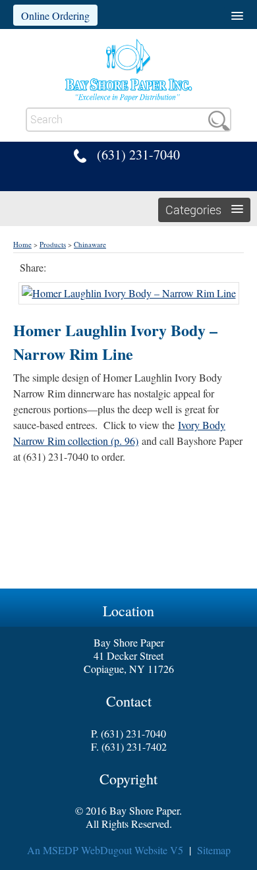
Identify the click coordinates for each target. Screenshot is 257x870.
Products (53, 244)
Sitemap (214, 850)
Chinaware (90, 244)
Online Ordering (55, 15)
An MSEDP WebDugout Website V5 (105, 850)
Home (22, 244)
